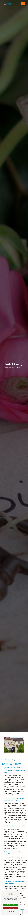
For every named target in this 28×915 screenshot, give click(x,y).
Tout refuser (10, 908)
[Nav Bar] (23, 3)
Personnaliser (10, 911)
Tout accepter (11, 905)
